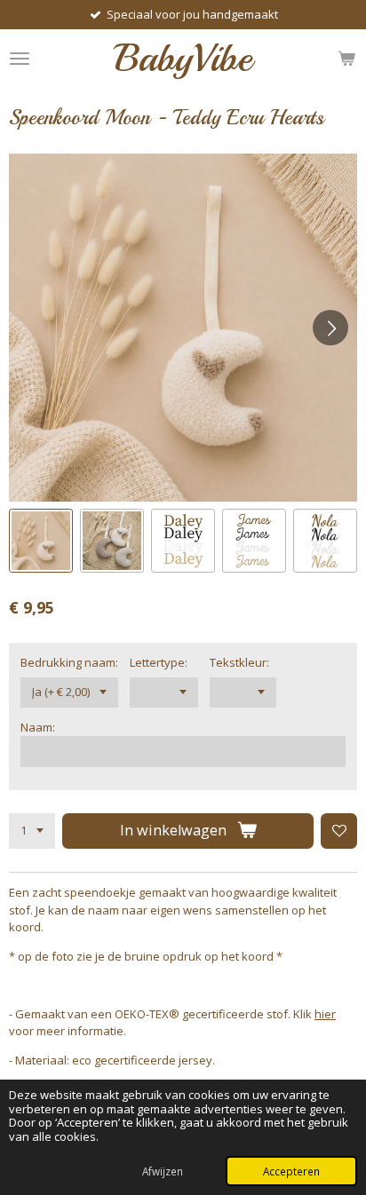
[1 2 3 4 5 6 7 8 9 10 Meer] (32, 831)
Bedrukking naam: (69, 662)
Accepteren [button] (291, 1171)
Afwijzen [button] (162, 1171)
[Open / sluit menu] (19, 58)
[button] (41, 541)
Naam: (37, 727)
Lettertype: (158, 662)
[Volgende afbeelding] (330, 327)
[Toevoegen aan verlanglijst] (339, 831)
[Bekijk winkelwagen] (346, 58)
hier (325, 1014)
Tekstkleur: (239, 662)
